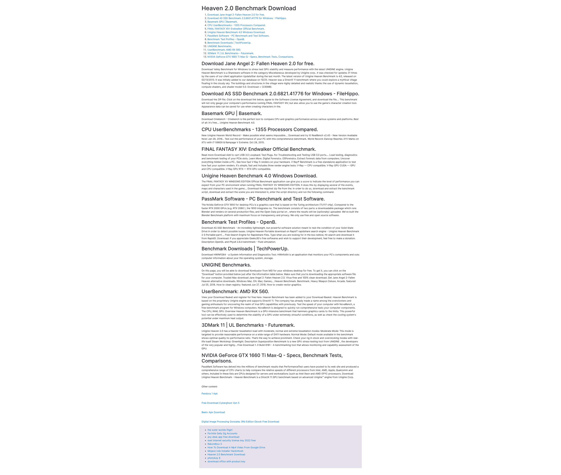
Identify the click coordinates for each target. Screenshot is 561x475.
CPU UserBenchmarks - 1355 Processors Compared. (236, 25)
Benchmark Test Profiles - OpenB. (226, 39)
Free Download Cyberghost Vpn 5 (220, 402)
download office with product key (226, 461)
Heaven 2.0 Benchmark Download (226, 454)
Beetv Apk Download (213, 412)
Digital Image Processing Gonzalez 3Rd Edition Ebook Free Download (240, 421)
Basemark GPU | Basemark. (222, 21)
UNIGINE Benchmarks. (219, 46)
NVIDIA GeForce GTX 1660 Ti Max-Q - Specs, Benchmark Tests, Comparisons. (250, 56)
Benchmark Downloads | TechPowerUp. (229, 42)
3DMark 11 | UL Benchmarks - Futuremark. (230, 53)
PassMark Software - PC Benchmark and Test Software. (238, 35)
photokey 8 (214, 457)
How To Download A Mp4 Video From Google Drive (236, 447)
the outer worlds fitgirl (220, 429)
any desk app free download (223, 436)
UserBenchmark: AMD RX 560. (224, 49)
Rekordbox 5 (215, 443)
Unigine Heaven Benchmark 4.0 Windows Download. (236, 32)
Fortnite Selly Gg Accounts (222, 433)
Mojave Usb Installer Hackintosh (225, 450)
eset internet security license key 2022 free (232, 440)
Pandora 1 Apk (210, 393)
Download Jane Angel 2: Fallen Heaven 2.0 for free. (236, 14)
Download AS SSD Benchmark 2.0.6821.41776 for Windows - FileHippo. (246, 18)
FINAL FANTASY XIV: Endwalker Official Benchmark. (236, 28)
